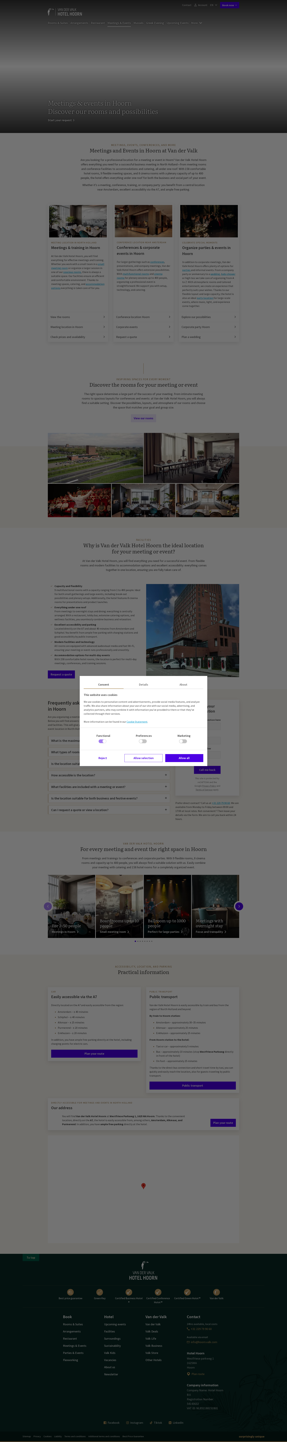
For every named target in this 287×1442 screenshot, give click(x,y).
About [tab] (183, 684)
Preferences (144, 736)
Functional (103, 736)
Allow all (184, 758)
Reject (102, 758)
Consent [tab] (103, 684)
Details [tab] (143, 684)
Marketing (184, 736)
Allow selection (144, 758)
